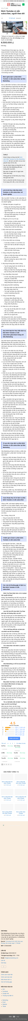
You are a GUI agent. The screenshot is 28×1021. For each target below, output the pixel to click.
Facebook (5, 991)
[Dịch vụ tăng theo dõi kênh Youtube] (21, 792)
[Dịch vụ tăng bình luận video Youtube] (7, 792)
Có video (18, 743)
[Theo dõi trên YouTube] (5, 966)
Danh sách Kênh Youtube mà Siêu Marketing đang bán (14, 159)
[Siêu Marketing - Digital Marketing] (14, 4)
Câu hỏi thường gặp (6, 982)
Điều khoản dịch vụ (6, 979)
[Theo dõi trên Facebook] (2, 966)
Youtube (4, 8)
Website (5, 1004)
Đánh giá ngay (14, 738)
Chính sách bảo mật (6, 977)
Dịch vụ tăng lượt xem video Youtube (7, 782)
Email (4, 1002)
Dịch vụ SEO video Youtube (20, 812)
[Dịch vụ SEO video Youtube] (21, 807)
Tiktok (4, 1006)
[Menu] (2, 4)
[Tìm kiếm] (4, 4)
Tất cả (3, 743)
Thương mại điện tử (8, 995)
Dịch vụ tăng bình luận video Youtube (7, 797)
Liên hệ (3, 960)
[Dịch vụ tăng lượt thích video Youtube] (21, 777)
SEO (4, 989)
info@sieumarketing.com (11, 958)
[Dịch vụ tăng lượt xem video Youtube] (7, 777)
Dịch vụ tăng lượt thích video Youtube (21, 782)
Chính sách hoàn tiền (7, 974)
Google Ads (6, 993)
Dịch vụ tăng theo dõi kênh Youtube (21, 797)
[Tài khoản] (23, 4)
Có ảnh (23, 743)
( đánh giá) (12, 18)
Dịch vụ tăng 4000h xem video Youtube (7, 812)
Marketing (5, 1000)
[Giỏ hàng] (26, 4)
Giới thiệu (3, 963)
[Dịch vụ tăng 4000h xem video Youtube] (7, 807)
